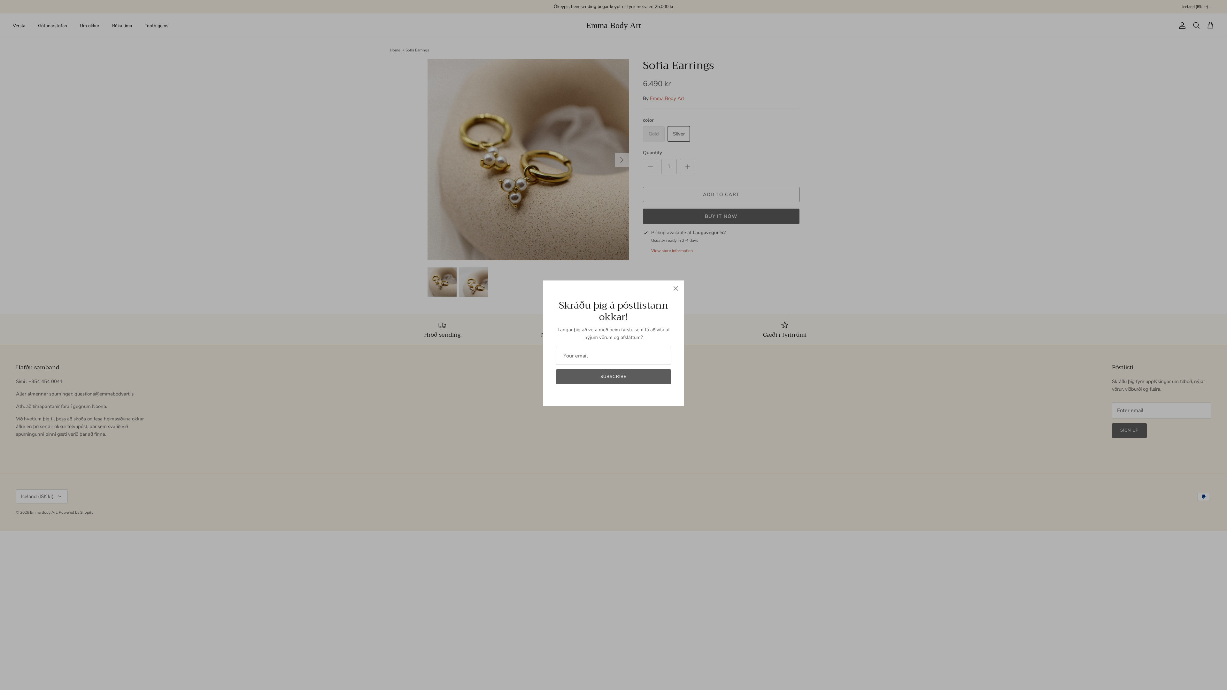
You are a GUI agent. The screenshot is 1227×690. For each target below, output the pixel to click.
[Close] (676, 288)
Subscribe (613, 376)
